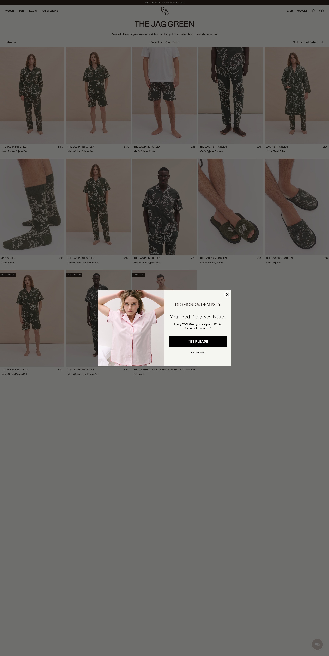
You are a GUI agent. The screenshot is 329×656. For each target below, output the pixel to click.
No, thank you (198, 352)
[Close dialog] (227, 294)
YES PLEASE (198, 341)
